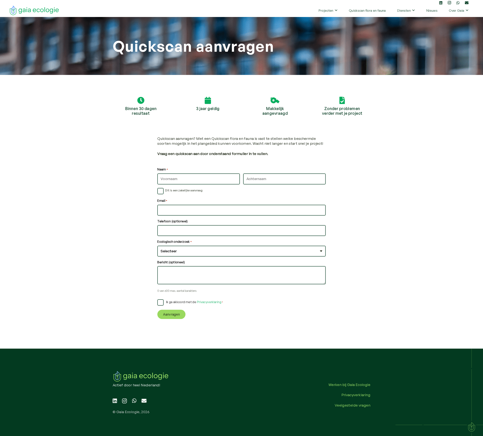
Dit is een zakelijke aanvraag (183, 190)
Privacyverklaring (209, 302)
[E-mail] (144, 400)
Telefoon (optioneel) (172, 221)
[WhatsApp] (134, 400)
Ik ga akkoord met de (194, 302)
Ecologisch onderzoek (174, 241)
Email (162, 201)
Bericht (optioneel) (171, 262)
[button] (336, 10)
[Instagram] (124, 401)
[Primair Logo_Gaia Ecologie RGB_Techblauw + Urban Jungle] (34, 10)
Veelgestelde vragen (352, 405)
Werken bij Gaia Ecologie (349, 384)
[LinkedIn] (115, 400)
